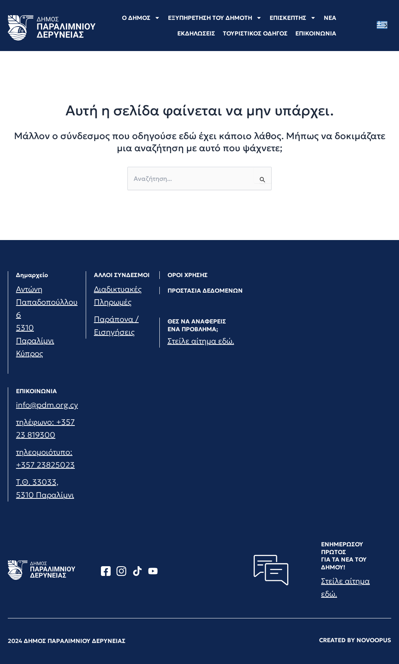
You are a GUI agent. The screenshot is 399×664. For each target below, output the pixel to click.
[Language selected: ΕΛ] (384, 25)
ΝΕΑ (330, 17)
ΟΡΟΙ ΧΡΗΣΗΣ (188, 275)
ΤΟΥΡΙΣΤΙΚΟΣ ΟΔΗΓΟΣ (255, 33)
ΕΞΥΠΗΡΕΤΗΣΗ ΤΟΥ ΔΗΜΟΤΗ (210, 17)
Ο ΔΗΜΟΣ (136, 17)
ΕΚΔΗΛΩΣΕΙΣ (196, 33)
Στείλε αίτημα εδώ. (201, 341)
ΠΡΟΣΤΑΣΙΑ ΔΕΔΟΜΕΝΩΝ (205, 290)
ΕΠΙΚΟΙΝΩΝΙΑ (315, 33)
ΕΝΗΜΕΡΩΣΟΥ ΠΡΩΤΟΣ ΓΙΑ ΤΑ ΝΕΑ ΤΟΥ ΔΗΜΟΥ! (344, 555)
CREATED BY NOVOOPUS (355, 640)
